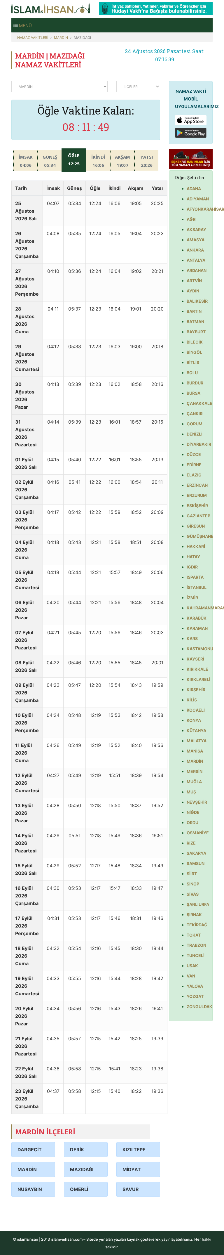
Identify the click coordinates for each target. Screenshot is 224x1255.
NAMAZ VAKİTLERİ (32, 37)
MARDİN (61, 37)
